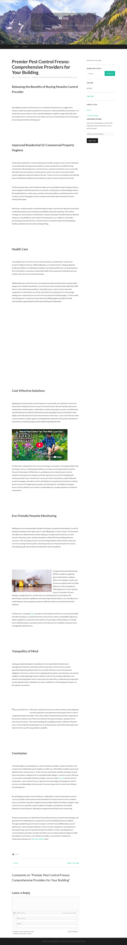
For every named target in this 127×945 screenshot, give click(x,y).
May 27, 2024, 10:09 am (20, 77)
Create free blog (92, 115)
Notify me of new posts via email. (23, 933)
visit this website (37, 839)
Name (21, 918)
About (25, 46)
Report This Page (73, 863)
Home (16, 46)
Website (19, 923)
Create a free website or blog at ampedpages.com (63, 941)
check (32, 614)
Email (21, 913)
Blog (63, 18)
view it (61, 778)
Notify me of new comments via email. (24, 931)
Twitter (90, 96)
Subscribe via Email (94, 119)
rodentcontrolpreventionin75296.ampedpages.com (54, 77)
